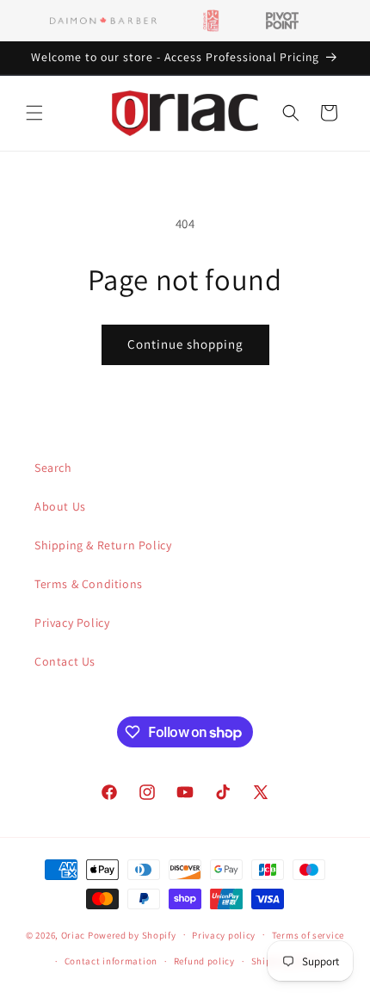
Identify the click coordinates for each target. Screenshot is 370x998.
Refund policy (204, 961)
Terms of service (308, 935)
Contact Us (65, 661)
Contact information (111, 961)
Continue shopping (185, 344)
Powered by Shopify (132, 934)
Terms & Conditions (88, 584)
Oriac (73, 934)
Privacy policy (224, 935)
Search (53, 467)
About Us (60, 506)
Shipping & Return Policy (102, 545)
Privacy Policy (71, 622)
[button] (34, 113)
